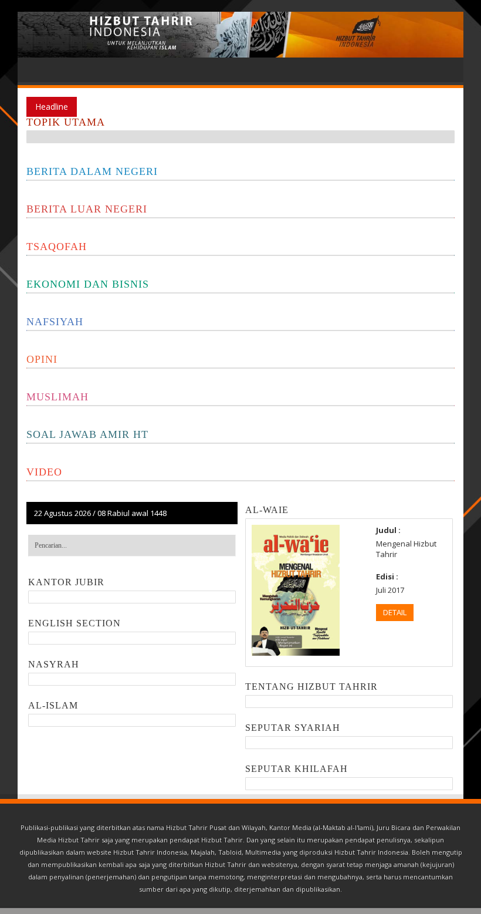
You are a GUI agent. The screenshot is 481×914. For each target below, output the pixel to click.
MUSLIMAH (57, 397)
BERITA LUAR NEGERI (86, 209)
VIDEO (44, 472)
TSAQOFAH (56, 246)
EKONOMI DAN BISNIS (87, 284)
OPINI (41, 359)
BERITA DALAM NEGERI (92, 171)
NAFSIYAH (54, 322)
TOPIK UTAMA (65, 122)
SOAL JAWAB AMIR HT (87, 434)
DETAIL (395, 612)
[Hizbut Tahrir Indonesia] (240, 35)
